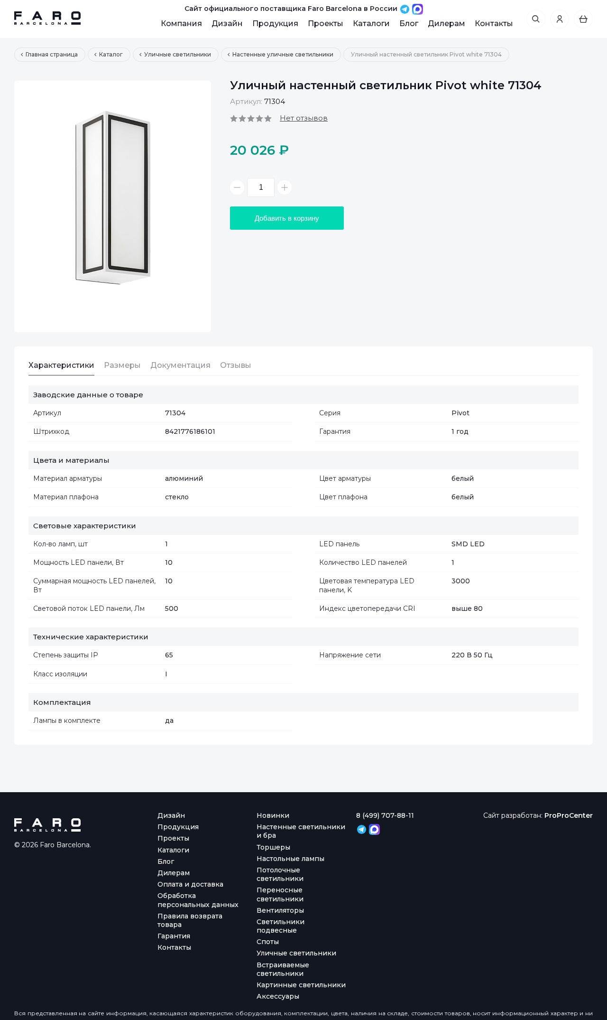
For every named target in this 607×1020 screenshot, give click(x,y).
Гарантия (173, 936)
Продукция (275, 23)
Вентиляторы (280, 910)
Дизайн (227, 23)
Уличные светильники (296, 953)
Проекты (325, 23)
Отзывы (235, 365)
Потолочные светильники (280, 874)
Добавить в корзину (287, 218)
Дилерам (446, 23)
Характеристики (61, 365)
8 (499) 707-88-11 (385, 815)
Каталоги (371, 23)
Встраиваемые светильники (283, 969)
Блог (408, 23)
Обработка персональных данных (198, 899)
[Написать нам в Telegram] (405, 8)
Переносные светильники (280, 894)
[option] (112, 206)
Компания (181, 23)
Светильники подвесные (280, 926)
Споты (268, 941)
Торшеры (273, 847)
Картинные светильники (301, 985)
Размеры (122, 365)
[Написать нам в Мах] (417, 8)
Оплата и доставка (190, 884)
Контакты (494, 23)
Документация (180, 365)
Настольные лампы (290, 858)
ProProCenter (568, 815)
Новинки (273, 815)
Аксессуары (278, 996)
